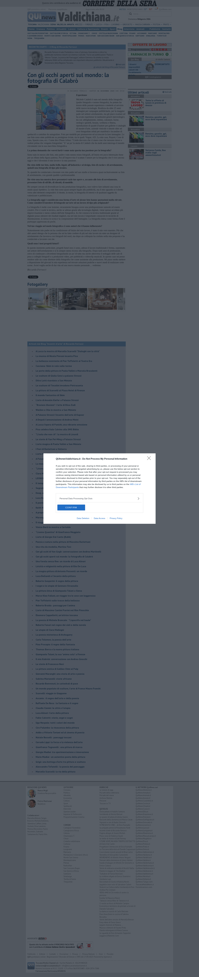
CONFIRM (71, 507)
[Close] (150, 459)
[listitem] (99, 498)
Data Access (99, 518)
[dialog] (99, 488)
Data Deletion (83, 518)
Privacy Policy (116, 518)
